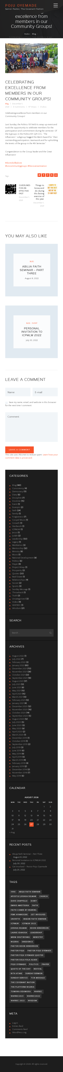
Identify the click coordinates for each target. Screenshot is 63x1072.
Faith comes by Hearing (24, 910)
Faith (14, 510)
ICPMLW (16, 529)
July (16, 659)
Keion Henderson (39, 928)
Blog (34, 34)
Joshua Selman (19, 928)
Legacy (15, 542)
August (18, 656)
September (19, 678)
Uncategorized (19, 599)
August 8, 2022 (32, 278)
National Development (23, 558)
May (16, 691)
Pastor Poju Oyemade (39, 951)
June (16, 687)
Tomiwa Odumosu (21, 991)
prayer (45, 964)
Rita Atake (16, 973)
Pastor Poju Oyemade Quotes (27, 955)
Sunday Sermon (34, 973)
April (17, 694)
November (19, 672)
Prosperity (17, 570)
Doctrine (16, 501)
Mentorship (17, 548)
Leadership (17, 539)
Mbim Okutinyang (20, 937)
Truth (14, 596)
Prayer (15, 564)
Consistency (18, 488)
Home (27, 34)
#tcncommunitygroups (16, 166)
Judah (15, 536)
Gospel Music (18, 520)
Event (34, 323)
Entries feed (17, 1026)
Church (44, 896)
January (18, 665)
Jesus (14, 532)
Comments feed (19, 1029)
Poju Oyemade (18, 964)
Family (15, 514)
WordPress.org (19, 1032)
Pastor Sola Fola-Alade (24, 960)
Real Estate (17, 577)
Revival (38, 969)
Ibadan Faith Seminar (34, 919)
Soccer (15, 583)
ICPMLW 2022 (29, 923)
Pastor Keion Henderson (24, 946)
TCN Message (38, 978)
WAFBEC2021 (17, 996)
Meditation (17, 545)
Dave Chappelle (19, 901)
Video (15, 602)
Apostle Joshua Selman (23, 896)
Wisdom (16, 608)
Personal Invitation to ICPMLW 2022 (31, 332)
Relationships (18, 580)
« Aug (12, 832)
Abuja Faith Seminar (29, 892)
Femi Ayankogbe (19, 915)
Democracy (17, 491)
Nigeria (15, 942)
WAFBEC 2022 (18, 1001)
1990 (13, 892)
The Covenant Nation (23, 982)
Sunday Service (19, 978)
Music (15, 555)
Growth (16, 523)
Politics (15, 561)
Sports (15, 586)
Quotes (15, 573)
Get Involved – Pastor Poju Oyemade (29, 867)
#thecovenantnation (37, 166)
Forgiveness (17, 517)
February (19, 662)
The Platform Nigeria (22, 987)
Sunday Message (20, 589)
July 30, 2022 (32, 340)
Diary (14, 495)
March (17, 697)
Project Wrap (18, 567)
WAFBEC (16, 605)
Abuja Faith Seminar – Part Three (32, 270)
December (19, 668)
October (18, 675)
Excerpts (16, 507)
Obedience (27, 942)
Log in (15, 1023)
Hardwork (17, 526)
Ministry (16, 551)
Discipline (17, 498)
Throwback (17, 592)
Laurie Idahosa (19, 933)
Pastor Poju (17, 951)
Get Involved (38, 915)
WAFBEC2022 (33, 996)
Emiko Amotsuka (20, 905)
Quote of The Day (20, 969)
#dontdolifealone (13, 163)
